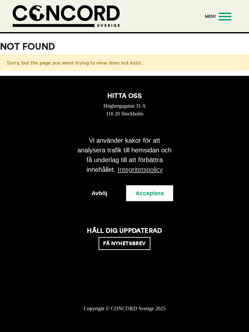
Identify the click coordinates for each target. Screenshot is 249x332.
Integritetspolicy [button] (140, 169)
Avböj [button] (99, 193)
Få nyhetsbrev (124, 243)
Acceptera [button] (150, 193)
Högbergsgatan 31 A (124, 106)
